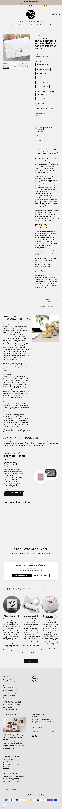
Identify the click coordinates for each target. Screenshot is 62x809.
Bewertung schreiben (21, 575)
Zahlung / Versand (8, 759)
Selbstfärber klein (42, 78)
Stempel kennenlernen (50, 648)
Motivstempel (39, 21)
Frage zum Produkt (47, 292)
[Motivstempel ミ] (12, 604)
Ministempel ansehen (31, 651)
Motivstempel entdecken (12, 649)
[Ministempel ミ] (31, 604)
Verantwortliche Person (47, 300)
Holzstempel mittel (43, 69)
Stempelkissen (35, 24)
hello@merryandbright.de (10, 695)
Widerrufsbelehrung (8, 763)
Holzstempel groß (42, 73)
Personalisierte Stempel (15, 24)
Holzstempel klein (43, 65)
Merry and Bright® (43, 38)
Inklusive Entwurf (42, 98)
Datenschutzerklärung (9, 761)
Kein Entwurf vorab (43, 94)
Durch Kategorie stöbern (13, 493)
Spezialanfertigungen (9, 788)
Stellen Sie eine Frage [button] (40, 575)
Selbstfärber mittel (43, 82)
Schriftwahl (40, 103)
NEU (17, 21)
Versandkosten (48, 56)
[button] (39, 52)
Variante (39, 61)
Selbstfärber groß (42, 86)
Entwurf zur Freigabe (44, 91)
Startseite (37, 35)
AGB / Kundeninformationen (11, 764)
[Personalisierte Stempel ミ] (50, 604)
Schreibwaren (50, 24)
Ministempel (25, 21)
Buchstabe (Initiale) (44, 108)
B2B (31, 27)
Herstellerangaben (47, 296)
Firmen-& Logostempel (9, 789)
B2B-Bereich (6, 766)
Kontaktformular (7, 698)
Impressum (6, 767)
